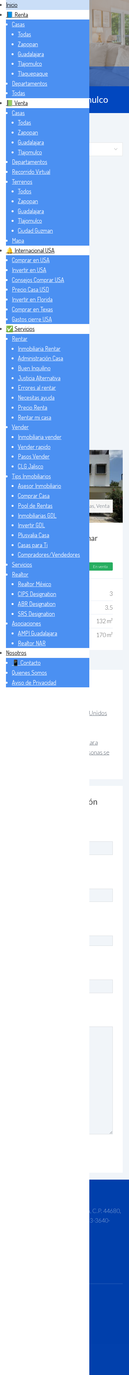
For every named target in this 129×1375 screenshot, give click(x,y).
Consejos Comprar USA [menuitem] (38, 279)
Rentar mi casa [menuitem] (34, 417)
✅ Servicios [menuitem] (20, 328)
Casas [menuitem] (18, 24)
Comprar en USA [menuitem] (31, 259)
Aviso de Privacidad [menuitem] (34, 682)
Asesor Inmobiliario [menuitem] (39, 485)
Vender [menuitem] (20, 426)
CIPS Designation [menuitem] (37, 593)
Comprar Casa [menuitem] (34, 495)
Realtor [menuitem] (20, 574)
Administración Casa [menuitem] (40, 358)
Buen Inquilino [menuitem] (34, 368)
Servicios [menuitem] (22, 564)
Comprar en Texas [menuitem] (32, 309)
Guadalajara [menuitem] (31, 54)
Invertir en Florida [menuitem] (32, 299)
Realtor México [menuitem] (34, 583)
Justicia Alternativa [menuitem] (39, 378)
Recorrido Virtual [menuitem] (31, 171)
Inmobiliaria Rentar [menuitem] (39, 348)
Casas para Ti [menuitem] (33, 544)
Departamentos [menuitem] (29, 83)
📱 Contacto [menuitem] (26, 662)
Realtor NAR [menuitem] (32, 643)
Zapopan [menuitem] (28, 44)
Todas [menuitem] (24, 34)
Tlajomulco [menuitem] (30, 63)
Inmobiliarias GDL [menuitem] (37, 515)
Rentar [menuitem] (19, 338)
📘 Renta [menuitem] (17, 14)
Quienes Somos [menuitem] (29, 672)
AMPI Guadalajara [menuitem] (37, 633)
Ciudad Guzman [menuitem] (35, 230)
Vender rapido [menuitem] (34, 446)
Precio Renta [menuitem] (32, 407)
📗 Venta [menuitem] (17, 102)
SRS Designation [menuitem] (36, 613)
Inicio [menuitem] (12, 4)
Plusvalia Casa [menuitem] (33, 535)
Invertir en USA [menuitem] (29, 269)
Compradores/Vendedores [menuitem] (49, 554)
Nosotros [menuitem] (16, 652)
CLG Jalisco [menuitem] (30, 466)
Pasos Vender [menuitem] (34, 456)
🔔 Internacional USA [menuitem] (30, 250)
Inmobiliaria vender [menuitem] (40, 436)
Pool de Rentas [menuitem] (35, 505)
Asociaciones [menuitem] (26, 623)
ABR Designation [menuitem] (37, 603)
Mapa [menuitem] (18, 240)
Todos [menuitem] (24, 191)
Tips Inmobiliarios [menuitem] (31, 476)
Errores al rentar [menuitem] (37, 387)
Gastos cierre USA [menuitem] (32, 319)
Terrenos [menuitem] (22, 181)
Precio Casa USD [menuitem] (30, 289)
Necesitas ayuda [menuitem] (36, 397)
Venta (102, 506)
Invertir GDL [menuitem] (31, 525)
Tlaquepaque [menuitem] (33, 73)
